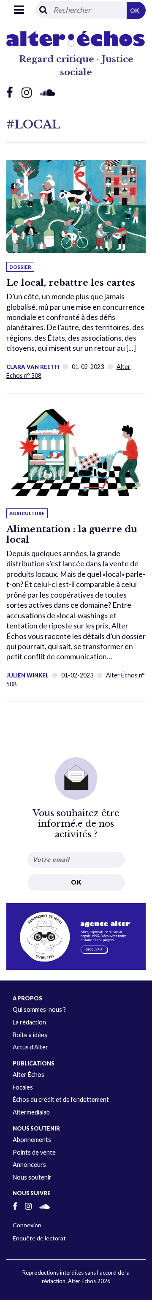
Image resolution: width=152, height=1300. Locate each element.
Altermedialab (31, 1112)
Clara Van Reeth (32, 366)
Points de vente (34, 1152)
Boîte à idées (30, 1034)
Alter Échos (28, 1074)
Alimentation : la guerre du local (71, 534)
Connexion (27, 1225)
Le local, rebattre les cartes (70, 282)
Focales (23, 1087)
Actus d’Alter (30, 1047)
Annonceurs (29, 1164)
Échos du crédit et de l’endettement (61, 1099)
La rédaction (29, 1022)
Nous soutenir (32, 1177)
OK (134, 10)
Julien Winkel (27, 675)
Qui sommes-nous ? (39, 1009)
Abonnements (32, 1139)
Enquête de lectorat (39, 1238)
